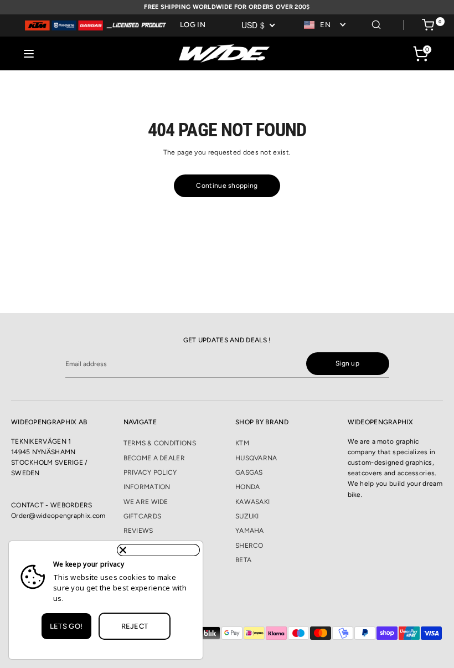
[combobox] (325, 25)
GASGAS (249, 472)
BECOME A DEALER (154, 458)
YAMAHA (249, 531)
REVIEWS (138, 531)
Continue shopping (226, 185)
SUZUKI (247, 516)
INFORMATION (147, 487)
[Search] (376, 23)
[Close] (158, 550)
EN (325, 24)
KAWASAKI (252, 502)
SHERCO (249, 545)
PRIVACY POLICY (150, 472)
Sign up (347, 363)
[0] (428, 26)
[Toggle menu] (29, 53)
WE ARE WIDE (145, 502)
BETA (243, 560)
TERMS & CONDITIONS (159, 443)
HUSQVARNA (256, 458)
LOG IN (192, 24)
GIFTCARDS (142, 516)
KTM (242, 443)
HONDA (247, 487)
